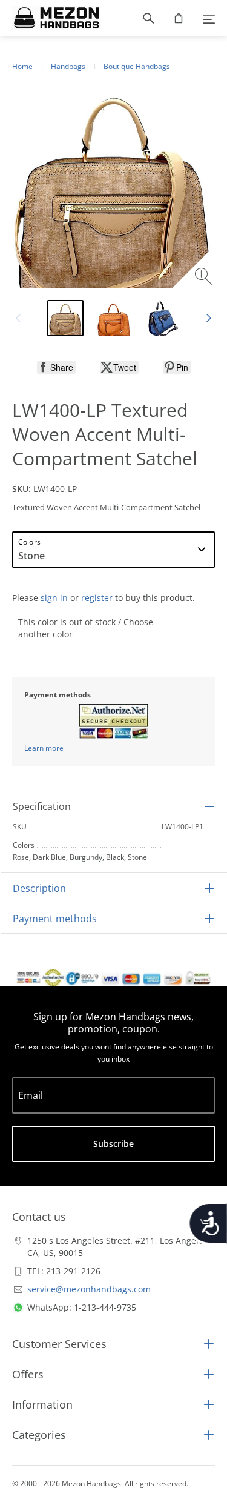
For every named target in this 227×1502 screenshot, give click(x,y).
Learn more (44, 748)
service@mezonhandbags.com (89, 1289)
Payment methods (55, 918)
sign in (54, 597)
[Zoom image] (205, 278)
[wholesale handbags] (50, 18)
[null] (56, 367)
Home (22, 66)
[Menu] (209, 18)
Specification (42, 806)
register (97, 597)
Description (39, 888)
